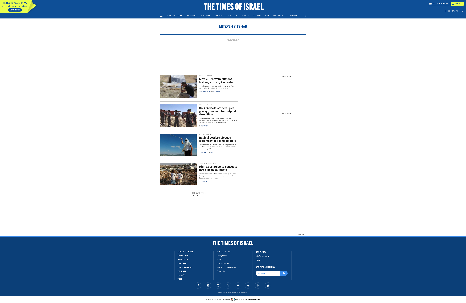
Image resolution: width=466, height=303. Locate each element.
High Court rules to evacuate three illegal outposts (218, 168)
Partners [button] (293, 16)
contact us (221, 271)
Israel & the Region (174, 16)
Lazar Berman (205, 91)
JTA (212, 152)
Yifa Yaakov (217, 91)
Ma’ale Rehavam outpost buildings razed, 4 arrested (216, 80)
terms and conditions (224, 252)
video (180, 279)
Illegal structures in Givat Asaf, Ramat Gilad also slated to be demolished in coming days (216, 87)
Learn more (15, 10)
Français (455, 11)
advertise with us (223, 263)
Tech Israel (219, 16)
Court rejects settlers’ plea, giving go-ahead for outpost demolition (217, 111)
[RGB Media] (235, 299)
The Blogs (245, 16)
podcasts (181, 275)
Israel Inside (206, 16)
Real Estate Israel (185, 267)
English (447, 11)
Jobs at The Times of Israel (226, 267)
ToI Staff (204, 181)
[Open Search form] (305, 16)
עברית (462, 11)
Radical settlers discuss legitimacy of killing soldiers (217, 139)
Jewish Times (191, 16)
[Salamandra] (254, 299)
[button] (457, 4)
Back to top (300, 235)
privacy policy (222, 256)
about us (220, 260)
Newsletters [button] (278, 16)
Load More (201, 193)
